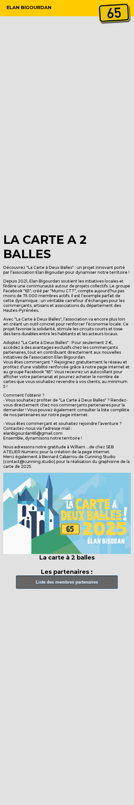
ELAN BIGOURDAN (29, 7)
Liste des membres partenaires (67, 582)
